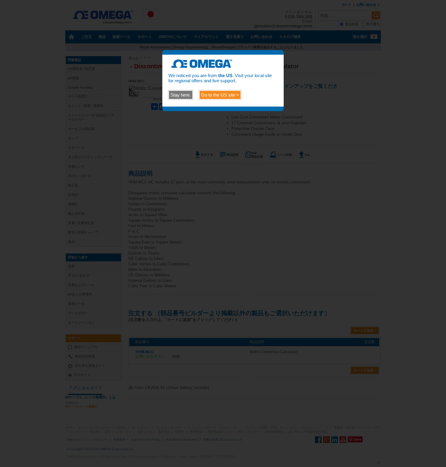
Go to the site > (220, 94)
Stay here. (181, 94)
